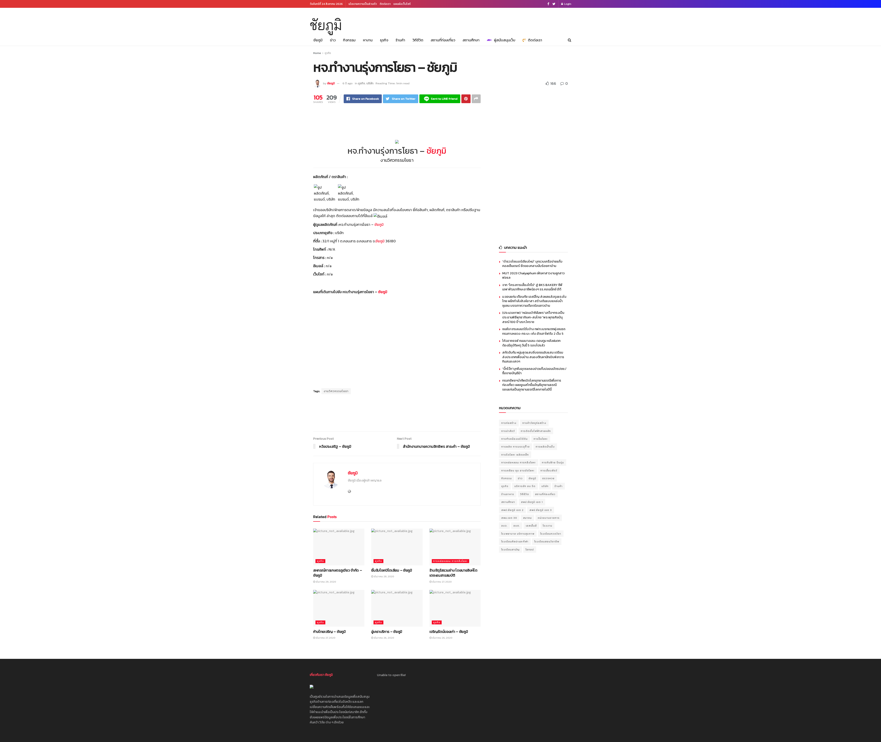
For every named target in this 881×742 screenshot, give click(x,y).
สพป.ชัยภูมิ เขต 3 (541, 510)
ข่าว (333, 40)
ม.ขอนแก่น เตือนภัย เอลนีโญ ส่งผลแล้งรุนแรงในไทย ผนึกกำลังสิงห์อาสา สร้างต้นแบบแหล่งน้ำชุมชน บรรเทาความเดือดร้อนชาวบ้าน (534, 301)
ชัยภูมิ (326, 25)
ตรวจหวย (548, 478)
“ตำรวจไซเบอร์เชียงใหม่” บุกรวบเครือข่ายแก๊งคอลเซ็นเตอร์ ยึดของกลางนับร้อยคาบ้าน (532, 264)
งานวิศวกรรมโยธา (336, 391)
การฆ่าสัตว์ (508, 431)
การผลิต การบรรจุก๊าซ (515, 446)
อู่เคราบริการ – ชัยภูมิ (386, 631)
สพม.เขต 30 (509, 518)
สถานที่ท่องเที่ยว (443, 40)
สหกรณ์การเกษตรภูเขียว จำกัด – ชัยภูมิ (337, 572)
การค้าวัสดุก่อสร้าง (534, 423)
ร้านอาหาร (507, 494)
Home (317, 53)
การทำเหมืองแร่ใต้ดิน (514, 439)
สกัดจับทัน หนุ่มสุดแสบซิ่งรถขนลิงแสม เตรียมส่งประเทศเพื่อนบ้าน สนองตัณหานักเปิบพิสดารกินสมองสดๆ (533, 357)
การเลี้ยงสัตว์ (549, 470)
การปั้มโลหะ (541, 439)
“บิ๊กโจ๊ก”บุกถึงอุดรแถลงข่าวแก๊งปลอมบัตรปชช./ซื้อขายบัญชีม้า (534, 371)
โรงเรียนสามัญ (510, 549)
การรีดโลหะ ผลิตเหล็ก (515, 454)
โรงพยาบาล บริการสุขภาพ (517, 533)
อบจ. (504, 525)
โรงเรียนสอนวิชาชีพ (546, 541)
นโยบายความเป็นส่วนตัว (362, 4)
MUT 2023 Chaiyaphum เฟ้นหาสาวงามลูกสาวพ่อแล (533, 275)
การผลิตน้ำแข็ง (545, 446)
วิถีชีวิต (418, 40)
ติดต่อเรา (385, 4)
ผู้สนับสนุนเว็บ (504, 40)
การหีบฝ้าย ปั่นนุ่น (553, 462)
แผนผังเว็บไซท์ (402, 4)
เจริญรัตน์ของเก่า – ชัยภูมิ (448, 631)
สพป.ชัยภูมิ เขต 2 (512, 510)
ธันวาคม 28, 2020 (383, 576)
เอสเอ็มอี (531, 525)
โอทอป (530, 549)
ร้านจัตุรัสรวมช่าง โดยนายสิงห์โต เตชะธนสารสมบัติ (453, 572)
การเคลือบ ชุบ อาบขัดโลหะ (518, 470)
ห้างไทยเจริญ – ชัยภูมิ (329, 631)
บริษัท (370, 83)
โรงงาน (547, 525)
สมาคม (527, 518)
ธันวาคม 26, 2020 (383, 638)
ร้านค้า (400, 40)
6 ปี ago (348, 83)
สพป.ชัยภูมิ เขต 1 (532, 502)
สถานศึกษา (471, 40)
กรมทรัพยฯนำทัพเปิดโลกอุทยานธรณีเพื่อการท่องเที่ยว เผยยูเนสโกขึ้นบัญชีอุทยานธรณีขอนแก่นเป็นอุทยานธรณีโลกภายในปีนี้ (531, 385)
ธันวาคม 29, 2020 (325, 581)
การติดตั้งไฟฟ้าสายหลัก (536, 431)
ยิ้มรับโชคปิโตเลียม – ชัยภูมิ (391, 570)
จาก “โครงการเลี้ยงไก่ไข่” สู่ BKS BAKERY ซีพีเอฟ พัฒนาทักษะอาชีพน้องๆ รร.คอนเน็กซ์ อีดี (532, 287)
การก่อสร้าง (508, 423)
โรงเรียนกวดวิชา (550, 533)
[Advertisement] (487, 20)
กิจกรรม (349, 40)
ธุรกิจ (384, 40)
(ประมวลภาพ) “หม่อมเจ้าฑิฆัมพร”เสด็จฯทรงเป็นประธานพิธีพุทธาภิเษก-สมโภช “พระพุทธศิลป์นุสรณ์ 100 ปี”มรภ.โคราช (533, 317)
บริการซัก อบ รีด (524, 486)
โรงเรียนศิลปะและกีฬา (514, 541)
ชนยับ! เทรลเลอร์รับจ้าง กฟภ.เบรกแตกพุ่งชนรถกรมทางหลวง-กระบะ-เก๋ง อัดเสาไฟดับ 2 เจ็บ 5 (533, 331)
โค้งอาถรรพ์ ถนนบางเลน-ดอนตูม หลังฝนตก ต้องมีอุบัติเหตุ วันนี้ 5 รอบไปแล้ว (531, 343)
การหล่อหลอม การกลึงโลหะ (450, 561)
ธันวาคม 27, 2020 (442, 581)
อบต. (516, 525)
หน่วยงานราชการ (549, 518)
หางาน (368, 40)
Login (567, 4)
